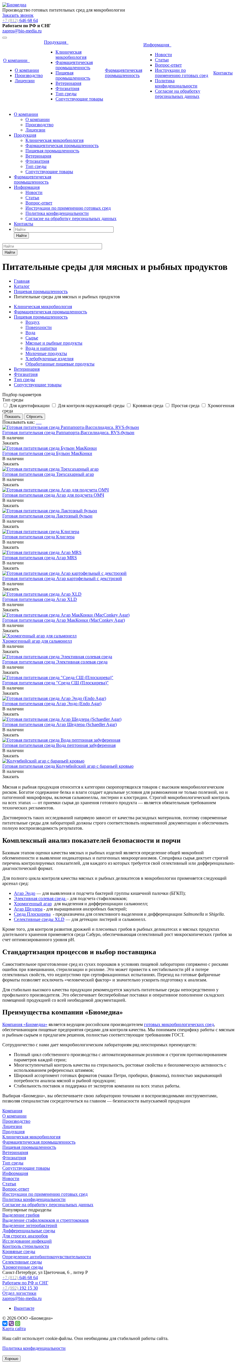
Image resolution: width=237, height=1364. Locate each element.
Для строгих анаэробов (25, 1235)
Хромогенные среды (22, 1267)
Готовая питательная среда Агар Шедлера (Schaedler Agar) (59, 724)
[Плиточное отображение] (37, 422)
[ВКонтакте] (5, 1323)
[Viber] (11, 1323)
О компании (16, 60)
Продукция (56, 42)
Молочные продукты (46, 353)
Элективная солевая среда (40, 898)
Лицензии (25, 80)
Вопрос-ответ (168, 65)
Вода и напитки (41, 348)
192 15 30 (20, 1291)
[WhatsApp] (17, 1323)
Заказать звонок (18, 15)
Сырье (31, 337)
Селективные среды (22, 1261)
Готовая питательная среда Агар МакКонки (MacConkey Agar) (63, 620)
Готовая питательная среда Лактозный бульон (47, 515)
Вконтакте (24, 1308)
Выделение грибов (21, 1215)
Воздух (32, 322)
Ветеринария (68, 83)
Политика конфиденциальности (176, 83)
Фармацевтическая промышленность (74, 65)
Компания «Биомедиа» (24, 1024)
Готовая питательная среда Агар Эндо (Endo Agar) (51, 703)
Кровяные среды (18, 1251)
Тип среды (66, 93)
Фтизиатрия (67, 88)
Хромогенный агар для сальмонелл (37, 641)
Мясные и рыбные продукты (53, 343)
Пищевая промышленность (72, 75)
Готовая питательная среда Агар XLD (39, 599)
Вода (30, 332)
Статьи (162, 59)
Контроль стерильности (25, 1246)
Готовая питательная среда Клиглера (38, 536)
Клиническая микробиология (70, 55)
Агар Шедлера (28, 908)
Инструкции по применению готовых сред (181, 73)
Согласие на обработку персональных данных (177, 94)
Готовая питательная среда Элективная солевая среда (55, 661)
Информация (157, 44)
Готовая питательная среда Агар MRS (39, 557)
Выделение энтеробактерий (29, 1225)
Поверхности (38, 327)
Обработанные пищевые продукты (60, 363)
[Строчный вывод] (39, 422)
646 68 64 (20, 20)
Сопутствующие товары (79, 98)
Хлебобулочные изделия (49, 358)
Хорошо (11, 1358)
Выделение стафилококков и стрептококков (45, 1220)
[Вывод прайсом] (41, 422)
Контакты (223, 72)
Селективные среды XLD (39, 919)
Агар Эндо (24, 893)
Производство (29, 75)
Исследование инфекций (27, 1241)
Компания (12, 1110)
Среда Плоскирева (32, 914)
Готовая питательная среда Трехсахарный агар (48, 474)
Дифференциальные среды (28, 1230)
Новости (163, 54)
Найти (21, 235)
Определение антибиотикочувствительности (46, 1256)
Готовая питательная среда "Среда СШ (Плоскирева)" (55, 682)
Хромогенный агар (33, 903)
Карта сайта (14, 1328)
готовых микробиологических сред (179, 1024)
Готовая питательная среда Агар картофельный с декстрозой (62, 578)
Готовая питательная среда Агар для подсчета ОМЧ (53, 495)
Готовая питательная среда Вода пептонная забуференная (59, 745)
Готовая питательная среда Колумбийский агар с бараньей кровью (68, 766)
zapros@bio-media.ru (22, 30)
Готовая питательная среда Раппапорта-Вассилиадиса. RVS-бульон (68, 432)
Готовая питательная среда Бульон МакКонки (47, 453)
